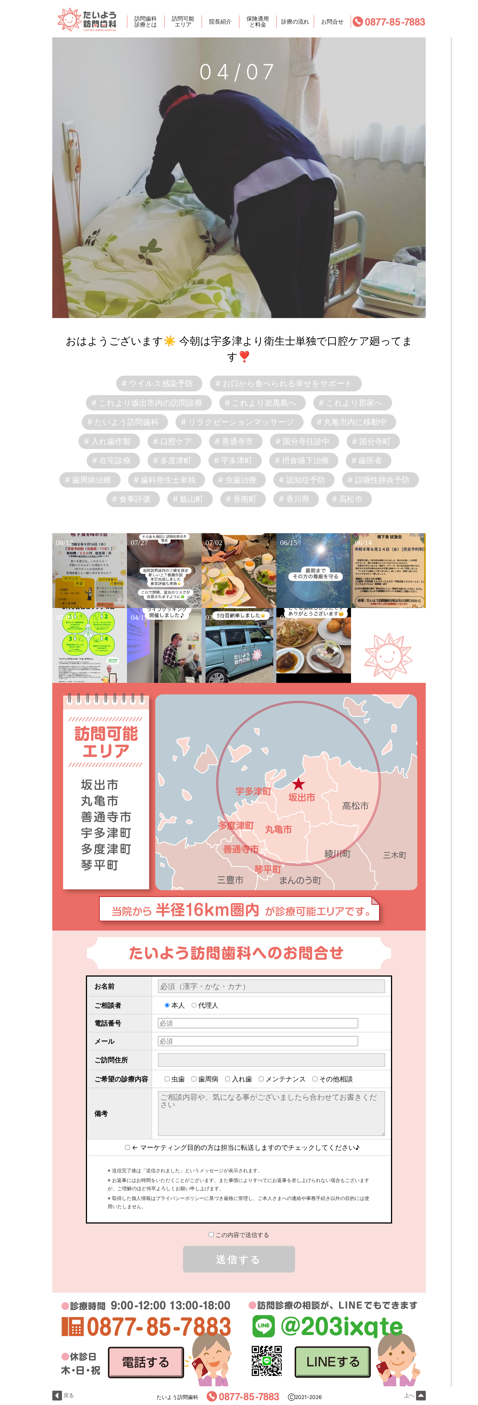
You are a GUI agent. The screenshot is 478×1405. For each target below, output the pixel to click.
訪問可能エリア (183, 21)
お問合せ (332, 21)
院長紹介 (220, 21)
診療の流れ (295, 21)
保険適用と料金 (257, 21)
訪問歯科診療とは (145, 21)
